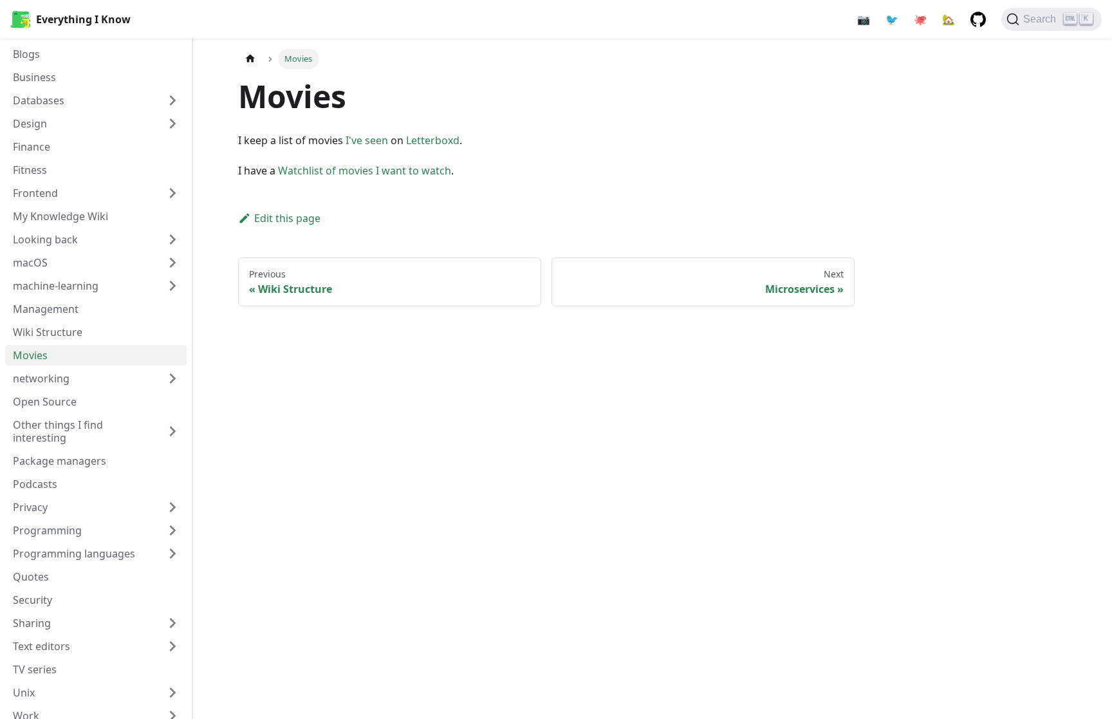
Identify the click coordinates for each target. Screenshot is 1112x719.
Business (34, 77)
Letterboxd (432, 140)
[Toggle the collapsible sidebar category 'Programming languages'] (172, 553)
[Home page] (250, 59)
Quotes (31, 577)
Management (46, 309)
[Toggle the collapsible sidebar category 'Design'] (172, 123)
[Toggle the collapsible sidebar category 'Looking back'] (172, 239)
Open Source (45, 402)
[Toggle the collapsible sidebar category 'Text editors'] (172, 646)
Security (32, 600)
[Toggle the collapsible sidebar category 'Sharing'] (172, 623)
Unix (24, 693)
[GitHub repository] (978, 19)
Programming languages (74, 553)
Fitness (30, 170)
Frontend (35, 193)
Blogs (26, 54)
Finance (31, 147)
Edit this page (287, 218)
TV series (35, 669)
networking (41, 378)
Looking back (45, 239)
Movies (30, 355)
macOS (30, 263)
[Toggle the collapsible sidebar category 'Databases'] (172, 100)
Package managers (59, 461)
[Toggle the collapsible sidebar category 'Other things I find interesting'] (172, 431)
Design (30, 124)
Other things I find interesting (58, 431)
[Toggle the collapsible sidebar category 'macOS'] (172, 262)
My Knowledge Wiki (60, 216)
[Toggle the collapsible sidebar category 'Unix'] (172, 692)
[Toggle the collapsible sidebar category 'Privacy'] (172, 507)
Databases (38, 100)
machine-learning (55, 286)
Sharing (32, 623)
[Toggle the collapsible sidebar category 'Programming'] (172, 530)
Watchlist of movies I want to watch (364, 170)
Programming (47, 530)
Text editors (41, 646)
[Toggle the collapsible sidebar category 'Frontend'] (172, 193)
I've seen (367, 140)
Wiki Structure (47, 332)
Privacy (30, 507)
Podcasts (35, 484)
